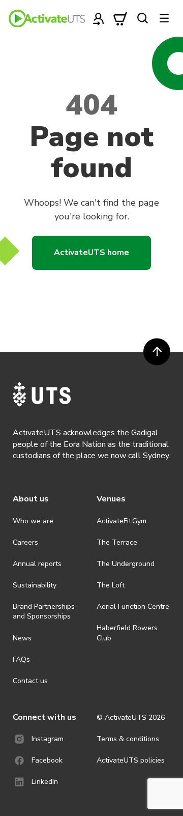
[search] (142, 18)
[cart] (120, 18)
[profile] (98, 18)
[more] (164, 18)
